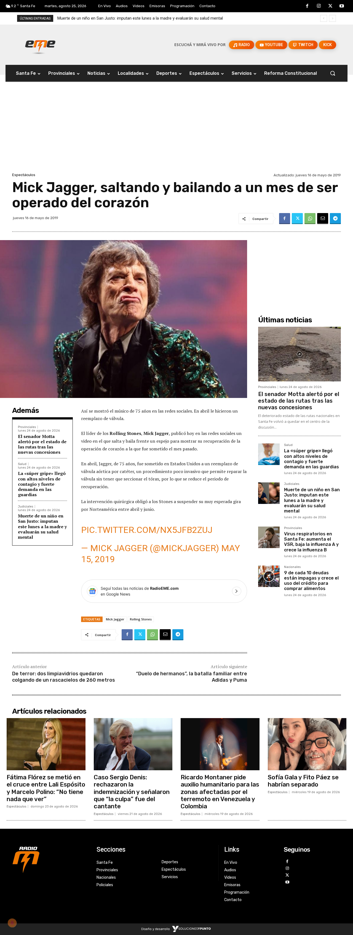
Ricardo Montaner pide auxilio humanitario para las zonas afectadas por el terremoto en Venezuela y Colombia (220, 792)
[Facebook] (307, 6)
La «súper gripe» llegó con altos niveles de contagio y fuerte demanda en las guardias (42, 484)
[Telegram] (335, 218)
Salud (22, 464)
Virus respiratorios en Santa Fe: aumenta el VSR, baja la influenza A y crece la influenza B (138, 18)
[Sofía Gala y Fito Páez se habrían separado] (307, 744)
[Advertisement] (176, 130)
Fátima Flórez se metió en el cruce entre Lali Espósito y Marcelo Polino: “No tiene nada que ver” (46, 788)
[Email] (322, 218)
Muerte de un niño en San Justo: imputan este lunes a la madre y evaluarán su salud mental (42, 526)
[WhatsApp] (309, 218)
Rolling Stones (141, 619)
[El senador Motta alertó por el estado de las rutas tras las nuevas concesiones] (299, 354)
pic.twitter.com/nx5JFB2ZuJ (146, 530)
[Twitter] (330, 6)
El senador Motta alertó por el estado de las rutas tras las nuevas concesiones (42, 444)
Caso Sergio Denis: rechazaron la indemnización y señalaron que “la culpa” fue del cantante (132, 792)
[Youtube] (341, 6)
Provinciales (27, 427)
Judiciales (25, 506)
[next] (332, 18)
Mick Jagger (115, 619)
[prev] (323, 18)
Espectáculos (23, 175)
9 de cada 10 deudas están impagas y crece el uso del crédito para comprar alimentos (311, 580)
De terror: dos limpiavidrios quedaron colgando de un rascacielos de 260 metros (63, 677)
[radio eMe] (50, 859)
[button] (332, 73)
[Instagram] (319, 6)
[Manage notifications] (12, 922)
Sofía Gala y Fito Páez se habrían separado (303, 781)
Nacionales (292, 567)
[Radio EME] (40, 45)
